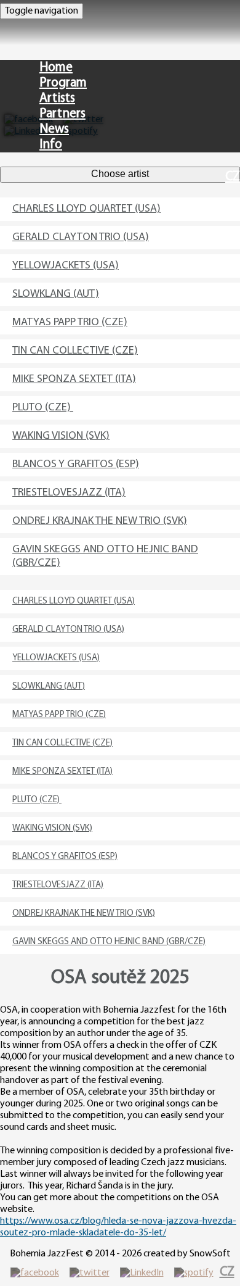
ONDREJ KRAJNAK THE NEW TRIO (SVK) (99, 521)
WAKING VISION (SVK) (61, 436)
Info (50, 144)
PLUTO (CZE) (42, 407)
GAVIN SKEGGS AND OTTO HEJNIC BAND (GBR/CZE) (105, 556)
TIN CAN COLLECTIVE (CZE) (75, 351)
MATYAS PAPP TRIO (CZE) (69, 322)
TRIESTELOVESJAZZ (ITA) (69, 493)
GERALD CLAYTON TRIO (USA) (80, 237)
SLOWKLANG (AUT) (55, 294)
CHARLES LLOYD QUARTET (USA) (86, 209)
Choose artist (120, 173)
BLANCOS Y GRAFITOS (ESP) (75, 464)
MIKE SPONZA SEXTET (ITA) (74, 379)
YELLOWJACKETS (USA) (65, 266)
